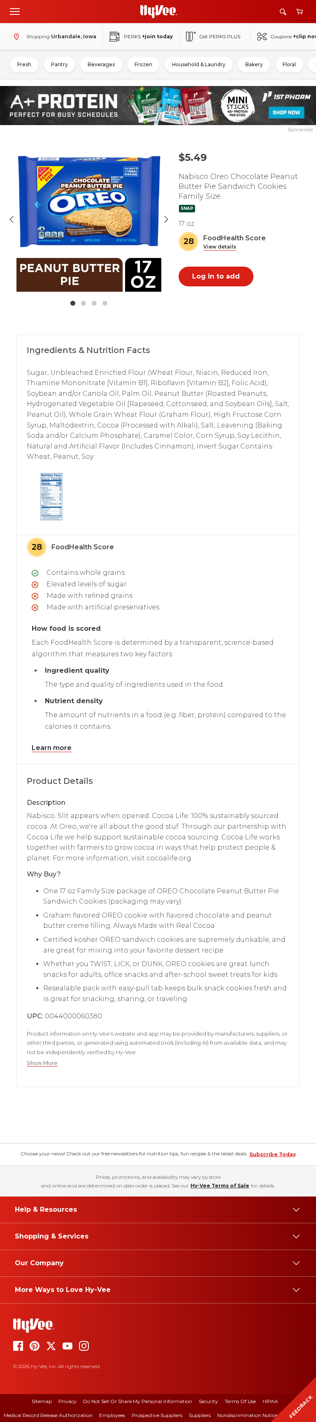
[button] (219, 247)
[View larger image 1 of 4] (88, 219)
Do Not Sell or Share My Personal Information (137, 1401)
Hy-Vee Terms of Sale (220, 1186)
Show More (42, 1063)
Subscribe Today (272, 1154)
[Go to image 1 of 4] (72, 303)
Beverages (101, 64)
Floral (289, 64)
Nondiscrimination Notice (247, 1415)
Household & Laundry (198, 64)
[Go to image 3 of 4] (94, 303)
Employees (112, 1415)
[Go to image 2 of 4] (83, 303)
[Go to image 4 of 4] (105, 303)
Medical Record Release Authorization (48, 1415)
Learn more (52, 748)
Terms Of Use (240, 1401)
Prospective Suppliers (157, 1415)
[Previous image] (11, 219)
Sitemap (42, 1401)
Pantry (59, 64)
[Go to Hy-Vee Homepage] (158, 11)
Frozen (143, 64)
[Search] (283, 12)
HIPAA (270, 1401)
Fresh (24, 64)
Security (208, 1401)
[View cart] (299, 12)
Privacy (67, 1401)
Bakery (254, 64)
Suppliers (200, 1415)
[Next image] (166, 219)
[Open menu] (15, 11)
